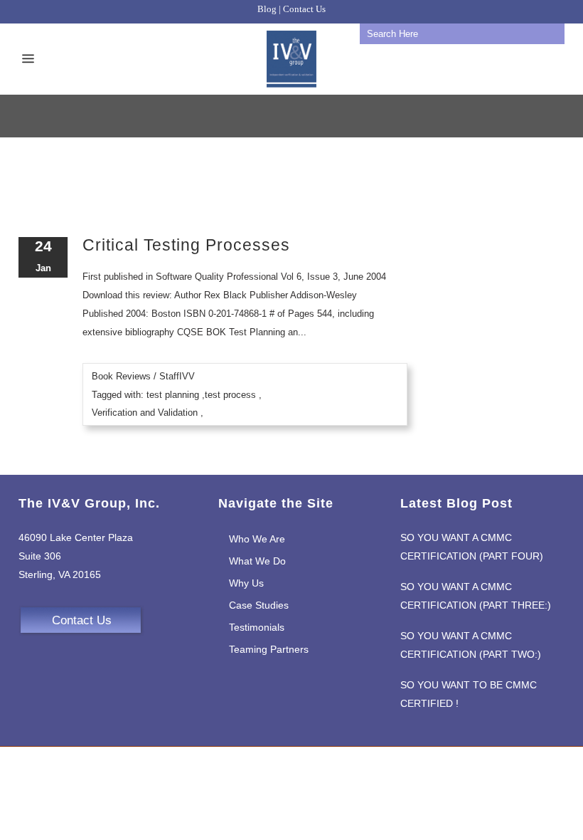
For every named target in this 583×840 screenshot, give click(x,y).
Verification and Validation (145, 412)
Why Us (246, 583)
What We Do (257, 561)
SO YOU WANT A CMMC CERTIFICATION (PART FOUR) (471, 547)
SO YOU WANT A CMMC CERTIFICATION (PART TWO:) (470, 645)
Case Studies (259, 605)
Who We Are (257, 539)
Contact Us (304, 9)
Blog (267, 9)
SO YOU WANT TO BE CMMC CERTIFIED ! (468, 694)
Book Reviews (121, 376)
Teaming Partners (269, 649)
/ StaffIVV (174, 376)
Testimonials (256, 627)
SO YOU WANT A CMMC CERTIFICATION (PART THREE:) (475, 596)
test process (230, 394)
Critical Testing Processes (186, 245)
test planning (172, 394)
